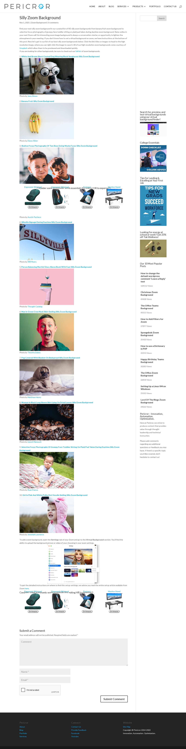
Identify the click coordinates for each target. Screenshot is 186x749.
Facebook (75, 733)
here (27, 588)
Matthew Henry (34, 397)
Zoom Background (39, 22)
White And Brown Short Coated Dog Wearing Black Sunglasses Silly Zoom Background (60, 56)
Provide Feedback (78, 730)
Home (92, 6)
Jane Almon (32, 96)
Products (137, 6)
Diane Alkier (33, 141)
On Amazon (33, 207)
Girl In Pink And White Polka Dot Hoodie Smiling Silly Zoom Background (54, 495)
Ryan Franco (33, 490)
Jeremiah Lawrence (36, 534)
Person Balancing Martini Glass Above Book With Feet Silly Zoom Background (56, 267)
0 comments (53, 22)
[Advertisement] (153, 66)
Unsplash (23, 48)
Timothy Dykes (34, 352)
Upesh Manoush (35, 442)
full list (78, 51)
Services (121, 6)
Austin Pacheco (34, 217)
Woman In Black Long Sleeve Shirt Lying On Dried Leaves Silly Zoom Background (57, 402)
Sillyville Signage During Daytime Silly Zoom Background (46, 222)
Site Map (126, 727)
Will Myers (32, 262)
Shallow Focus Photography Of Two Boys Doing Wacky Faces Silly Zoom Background (59, 146)
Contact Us (170, 6)
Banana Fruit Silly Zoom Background (37, 101)
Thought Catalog (35, 306)
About (101, 6)
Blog (111, 6)
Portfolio (155, 6)
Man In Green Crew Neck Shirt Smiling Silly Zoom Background (49, 311)
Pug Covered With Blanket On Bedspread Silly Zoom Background (50, 357)
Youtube (75, 736)
